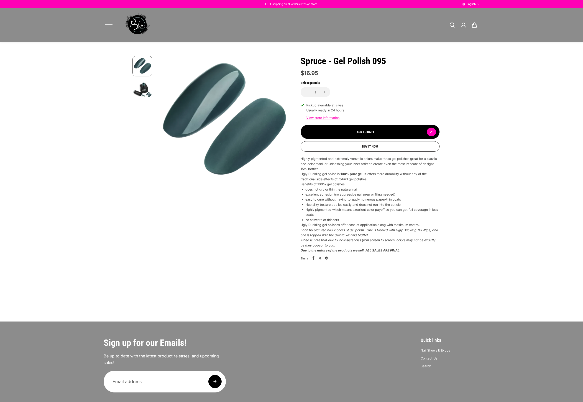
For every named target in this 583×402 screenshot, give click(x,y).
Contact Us (429, 358)
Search (426, 366)
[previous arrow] (165, 122)
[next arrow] (280, 122)
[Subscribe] (215, 381)
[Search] (452, 25)
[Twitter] (320, 258)
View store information (323, 118)
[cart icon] (474, 25)
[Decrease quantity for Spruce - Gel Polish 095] (306, 92)
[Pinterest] (326, 258)
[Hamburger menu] (109, 25)
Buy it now (370, 146)
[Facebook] (313, 258)
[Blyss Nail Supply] (137, 25)
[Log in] (463, 25)
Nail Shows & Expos (435, 350)
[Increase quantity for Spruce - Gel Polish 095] (325, 92)
